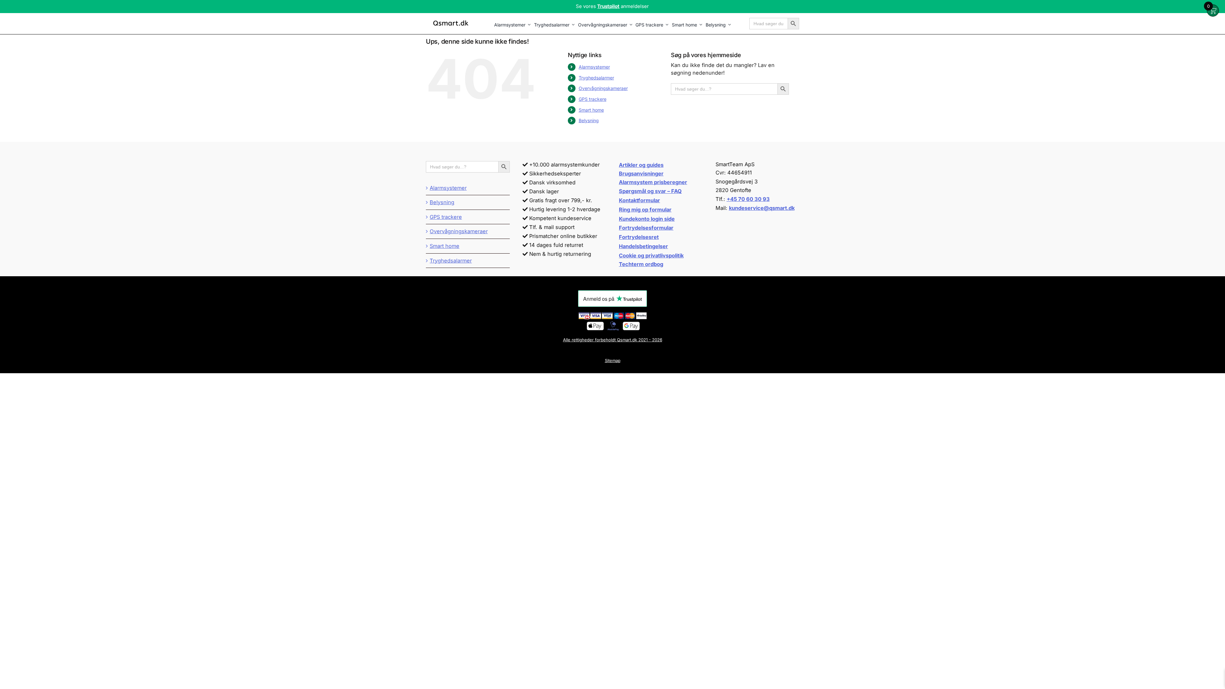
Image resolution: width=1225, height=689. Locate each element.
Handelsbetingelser (643, 246)
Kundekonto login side (647, 219)
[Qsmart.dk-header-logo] (450, 21)
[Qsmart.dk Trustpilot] (613, 6)
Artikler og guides (641, 165)
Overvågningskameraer (603, 88)
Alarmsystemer (594, 67)
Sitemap (612, 360)
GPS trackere (592, 99)
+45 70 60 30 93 (748, 199)
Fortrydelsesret (639, 237)
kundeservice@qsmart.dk (762, 208)
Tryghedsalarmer (596, 77)
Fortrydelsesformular (646, 228)
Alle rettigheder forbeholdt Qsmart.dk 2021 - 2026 (612, 339)
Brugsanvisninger (641, 173)
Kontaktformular (639, 200)
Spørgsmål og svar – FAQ (650, 191)
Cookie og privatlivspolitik (651, 255)
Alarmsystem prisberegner (653, 182)
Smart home (591, 110)
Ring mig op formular (645, 209)
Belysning (589, 120)
